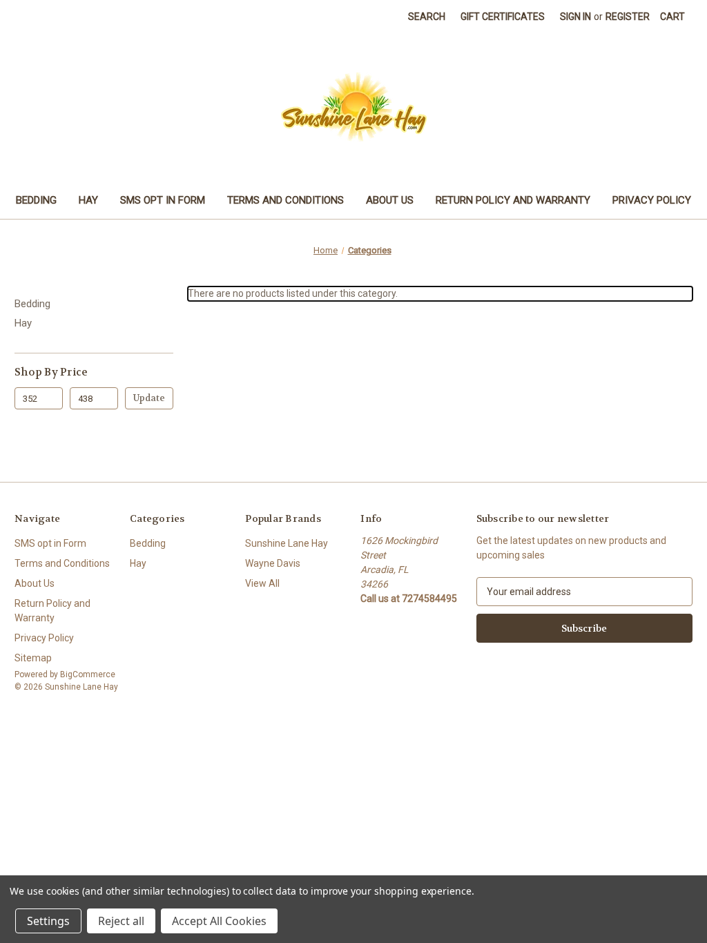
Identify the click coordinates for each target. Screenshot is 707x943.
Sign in (575, 16)
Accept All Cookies (219, 921)
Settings (48, 921)
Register (628, 16)
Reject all (121, 921)
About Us (390, 200)
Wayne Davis (272, 563)
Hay (88, 200)
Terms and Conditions (285, 200)
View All (262, 583)
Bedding (36, 200)
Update (149, 398)
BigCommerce (87, 674)
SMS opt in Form (162, 200)
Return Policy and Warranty (513, 200)
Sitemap (33, 657)
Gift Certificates (503, 16)
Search (426, 16)
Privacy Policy (651, 200)
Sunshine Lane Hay (286, 543)
